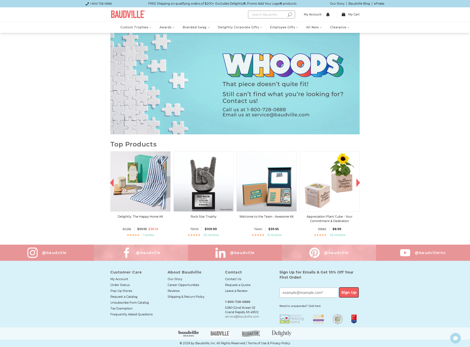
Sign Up (349, 292)
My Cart (354, 14)
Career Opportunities (183, 285)
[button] (111, 183)
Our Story (337, 3)
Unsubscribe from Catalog (129, 302)
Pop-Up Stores (121, 291)
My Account (119, 279)
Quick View (140, 208)
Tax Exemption (121, 308)
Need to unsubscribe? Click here (300, 306)
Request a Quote (238, 285)
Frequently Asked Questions (131, 314)
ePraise (379, 3)
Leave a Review (236, 291)
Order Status (120, 285)
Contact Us (233, 279)
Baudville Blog (359, 3)
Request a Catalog (124, 296)
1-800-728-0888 (101, 3)
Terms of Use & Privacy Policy (268, 343)
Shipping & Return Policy (186, 296)
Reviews (174, 291)
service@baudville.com (242, 316)
